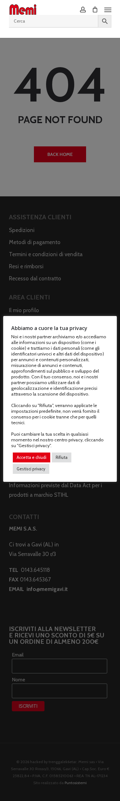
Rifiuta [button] (62, 457)
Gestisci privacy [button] (31, 468)
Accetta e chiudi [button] (31, 457)
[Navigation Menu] (107, 9)
